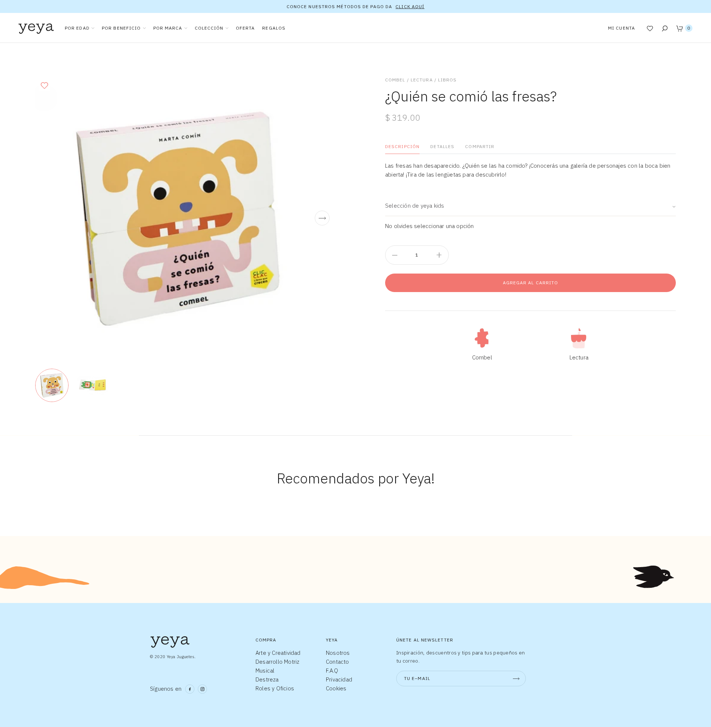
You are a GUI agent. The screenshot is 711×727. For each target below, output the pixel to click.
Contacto (337, 661)
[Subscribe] (516, 678)
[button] (44, 85)
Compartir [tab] (479, 146)
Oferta (245, 28)
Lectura (422, 80)
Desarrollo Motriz (277, 661)
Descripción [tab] (402, 146)
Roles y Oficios (275, 688)
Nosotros (338, 652)
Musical (265, 670)
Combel (395, 80)
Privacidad (339, 679)
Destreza (267, 679)
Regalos (274, 28)
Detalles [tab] (442, 146)
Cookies (336, 688)
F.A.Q (332, 670)
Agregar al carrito (530, 282)
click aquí (409, 6)
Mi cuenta (621, 28)
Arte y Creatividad (278, 652)
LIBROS (447, 80)
